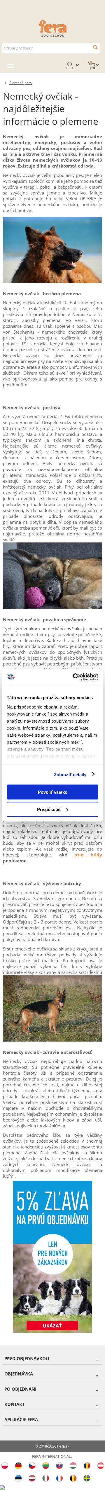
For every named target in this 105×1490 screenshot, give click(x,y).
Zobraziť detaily (70, 774)
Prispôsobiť (49, 809)
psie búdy (88, 855)
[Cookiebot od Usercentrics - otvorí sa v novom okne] (74, 677)
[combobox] (51, 48)
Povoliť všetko (52, 792)
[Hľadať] (95, 47)
